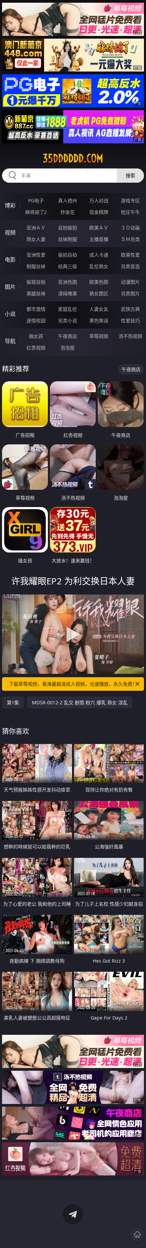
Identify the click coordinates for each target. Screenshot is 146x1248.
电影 (10, 259)
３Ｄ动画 (130, 227)
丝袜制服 (67, 239)
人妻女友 (98, 309)
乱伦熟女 (98, 266)
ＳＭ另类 (130, 239)
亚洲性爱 (35, 254)
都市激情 (35, 309)
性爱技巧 (130, 320)
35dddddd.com (73, 158)
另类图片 (130, 293)
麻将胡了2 (36, 212)
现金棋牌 (98, 212)
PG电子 (36, 200)
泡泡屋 (67, 347)
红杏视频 (35, 347)
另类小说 (67, 320)
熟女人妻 (35, 239)
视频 (10, 232)
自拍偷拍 (67, 227)
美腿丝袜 (35, 293)
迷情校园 (35, 320)
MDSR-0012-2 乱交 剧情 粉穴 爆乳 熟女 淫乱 (80, 702)
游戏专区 (130, 200)
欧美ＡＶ (98, 227)
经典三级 (67, 266)
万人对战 (98, 200)
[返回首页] (137, 1234)
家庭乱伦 (67, 309)
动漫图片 (130, 282)
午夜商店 (67, 336)
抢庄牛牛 (130, 212)
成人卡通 (98, 254)
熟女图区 (98, 293)
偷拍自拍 (67, 254)
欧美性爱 (130, 254)
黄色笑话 (98, 320)
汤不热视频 (130, 336)
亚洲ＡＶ (35, 227)
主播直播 (98, 239)
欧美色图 (98, 282)
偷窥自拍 (35, 282)
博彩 (10, 205)
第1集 (13, 702)
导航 (10, 341)
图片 (10, 286)
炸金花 (67, 212)
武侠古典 (130, 309)
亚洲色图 (67, 282)
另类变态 (130, 266)
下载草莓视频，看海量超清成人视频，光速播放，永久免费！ (73, 684)
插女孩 (36, 336)
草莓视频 (98, 336)
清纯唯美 (67, 293)
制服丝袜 (35, 266)
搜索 (130, 175)
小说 (10, 314)
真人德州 (67, 200)
